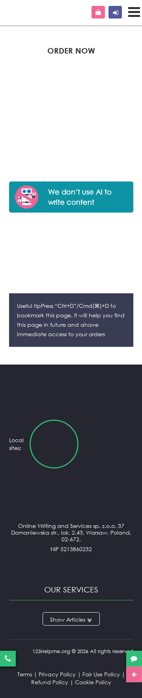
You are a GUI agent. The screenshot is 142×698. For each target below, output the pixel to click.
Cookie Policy (93, 682)
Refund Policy (49, 682)
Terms (24, 674)
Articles (75, 619)
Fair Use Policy (101, 674)
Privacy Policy (57, 674)
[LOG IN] (115, 12)
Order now (98, 12)
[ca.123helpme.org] (108, 444)
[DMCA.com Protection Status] (71, 564)
